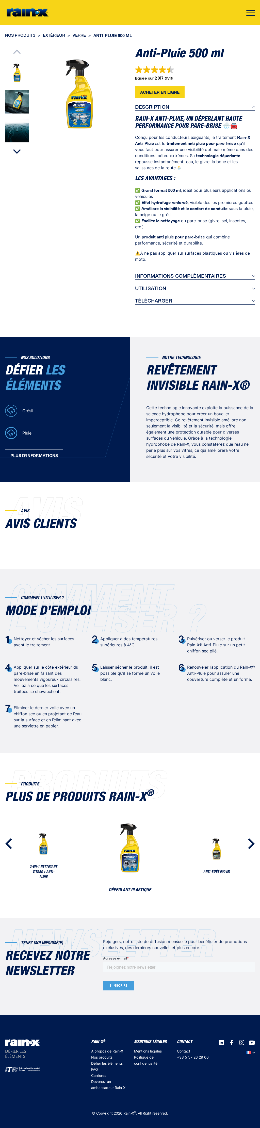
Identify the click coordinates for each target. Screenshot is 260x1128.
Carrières (98, 1075)
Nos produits (20, 35)
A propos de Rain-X (107, 1051)
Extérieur (54, 35)
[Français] (250, 1053)
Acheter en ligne (160, 92)
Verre (79, 35)
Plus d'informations (34, 455)
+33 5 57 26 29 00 (193, 1057)
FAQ (94, 1069)
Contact (183, 1051)
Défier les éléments (107, 1063)
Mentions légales (148, 1051)
